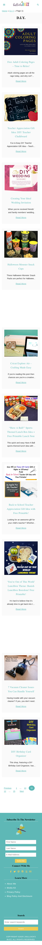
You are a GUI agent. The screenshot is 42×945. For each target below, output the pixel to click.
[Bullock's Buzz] (21, 4)
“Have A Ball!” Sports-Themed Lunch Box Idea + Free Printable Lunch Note (21, 432)
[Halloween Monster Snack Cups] (21, 244)
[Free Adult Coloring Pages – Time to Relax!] (21, 41)
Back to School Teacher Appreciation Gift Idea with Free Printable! (21, 509)
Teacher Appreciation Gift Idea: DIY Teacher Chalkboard (21, 132)
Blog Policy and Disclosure (19, 896)
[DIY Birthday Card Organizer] (21, 732)
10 (25, 788)
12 (5, 791)
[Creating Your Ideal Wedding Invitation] (21, 178)
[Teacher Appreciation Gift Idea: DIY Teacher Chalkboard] (21, 107)
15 (14, 791)
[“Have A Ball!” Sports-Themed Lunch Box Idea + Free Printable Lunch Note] (21, 408)
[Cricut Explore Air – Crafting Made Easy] (21, 343)
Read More (21, 81)
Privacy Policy (13, 892)
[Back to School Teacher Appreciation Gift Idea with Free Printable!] (21, 481)
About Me (11, 884)
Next (22, 791)
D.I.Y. (11, 11)
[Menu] (4, 4)
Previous (7, 788)
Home (4, 11)
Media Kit (11, 888)
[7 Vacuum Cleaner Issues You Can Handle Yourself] (21, 667)
